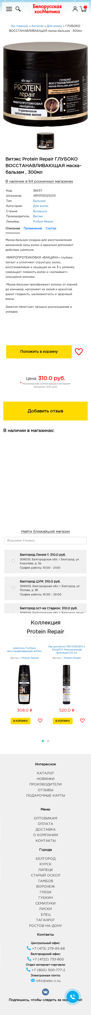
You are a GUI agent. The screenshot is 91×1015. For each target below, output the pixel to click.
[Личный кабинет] (76, 12)
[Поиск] (17, 12)
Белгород (45, 858)
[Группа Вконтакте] (45, 995)
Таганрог (45, 920)
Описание (13, 228)
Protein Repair (43, 222)
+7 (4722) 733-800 (47, 959)
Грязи (45, 892)
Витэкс (38, 216)
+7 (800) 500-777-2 (47, 970)
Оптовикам (45, 818)
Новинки (46, 779)
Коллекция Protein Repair (45, 627)
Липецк (45, 870)
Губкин (45, 897)
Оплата (45, 824)
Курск (45, 864)
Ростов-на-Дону (45, 925)
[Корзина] (83, 12)
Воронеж (45, 886)
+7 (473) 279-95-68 (48, 948)
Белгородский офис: (46, 954)
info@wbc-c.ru (48, 980)
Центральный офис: (45, 943)
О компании (45, 835)
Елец (45, 914)
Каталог (45, 773)
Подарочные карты (45, 795)
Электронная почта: (46, 975)
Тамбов (45, 881)
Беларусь (40, 211)
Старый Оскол (45, 875)
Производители (45, 784)
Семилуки (45, 903)
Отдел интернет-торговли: (45, 965)
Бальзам (39, 201)
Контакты (46, 840)
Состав (51, 228)
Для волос (40, 206)
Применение (33, 228)
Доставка (46, 829)
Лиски (45, 909)
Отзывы (45, 790)
